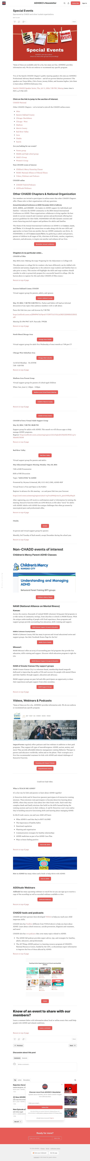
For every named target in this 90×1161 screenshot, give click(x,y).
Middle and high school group (27, 154)
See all (16, 1121)
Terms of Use (53, 1111)
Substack (36, 1157)
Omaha (18, 138)
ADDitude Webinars (23, 188)
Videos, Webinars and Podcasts (27, 176)
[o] (70, 1088)
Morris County (21, 128)
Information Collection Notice (44, 1113)
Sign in (84, 3)
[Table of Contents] (2, 580)
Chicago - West (22, 121)
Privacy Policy (58, 1113)
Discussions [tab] (26, 1080)
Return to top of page (21, 280)
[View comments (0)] (19, 21)
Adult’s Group (21, 157)
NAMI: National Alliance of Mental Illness (32, 173)
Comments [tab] (17, 1058)
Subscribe (75, 3)
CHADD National (19, 102)
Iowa (18, 135)
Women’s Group (22, 160)
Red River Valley (22, 131)
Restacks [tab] (24, 1058)
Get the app (53, 1153)
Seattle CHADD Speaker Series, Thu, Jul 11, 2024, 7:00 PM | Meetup (38, 88)
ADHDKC (23, 1089)
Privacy (43, 1148)
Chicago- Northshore (24, 118)
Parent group (21, 150)
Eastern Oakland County (25, 115)
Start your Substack (40, 1153)
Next (71, 1045)
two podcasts (31, 933)
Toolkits (29, 924)
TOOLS (48, 917)
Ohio (18, 111)
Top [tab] (15, 1080)
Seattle (18, 142)
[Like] (15, 21)
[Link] (10, 99)
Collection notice (55, 1148)
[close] (61, 1084)
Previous (20, 1045)
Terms (47, 1148)
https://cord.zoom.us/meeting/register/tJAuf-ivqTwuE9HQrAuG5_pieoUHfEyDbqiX (44, 495)
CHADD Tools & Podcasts (26, 185)
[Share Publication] (68, 3)
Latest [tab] (19, 1080)
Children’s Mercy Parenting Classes (29, 169)
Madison (19, 125)
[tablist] (20, 1058)
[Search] (64, 3)
